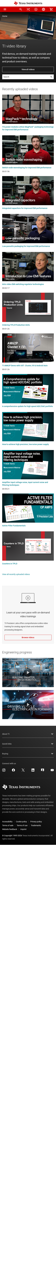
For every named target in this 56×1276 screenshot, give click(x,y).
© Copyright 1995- (12, 835)
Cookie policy (21, 822)
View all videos (28, 69)
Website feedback (9, 829)
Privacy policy (36, 822)
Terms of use (22, 825)
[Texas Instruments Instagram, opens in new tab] (3, 771)
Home (4, 16)
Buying (5, 754)
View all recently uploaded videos (16, 574)
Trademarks (36, 825)
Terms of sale (7, 825)
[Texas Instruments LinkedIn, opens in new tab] (33, 771)
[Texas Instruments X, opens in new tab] (23, 771)
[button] (5, 9)
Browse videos (28, 637)
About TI (6, 734)
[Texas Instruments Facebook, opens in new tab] (13, 771)
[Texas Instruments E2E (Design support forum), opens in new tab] (42, 771)
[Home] (28, 3)
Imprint (23, 829)
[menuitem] (20, 9)
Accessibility (7, 822)
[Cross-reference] (28, 9)
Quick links (7, 744)
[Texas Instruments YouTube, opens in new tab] (52, 771)
